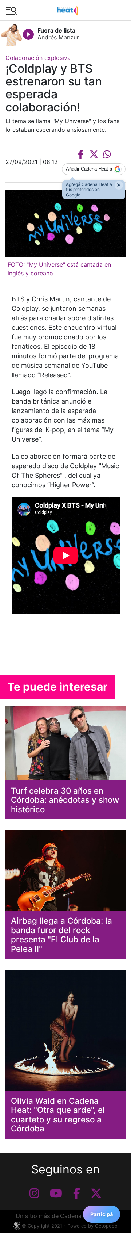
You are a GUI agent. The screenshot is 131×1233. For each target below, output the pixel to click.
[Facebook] (77, 1193)
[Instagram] (34, 1193)
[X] (96, 1193)
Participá (101, 1214)
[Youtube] (56, 1193)
